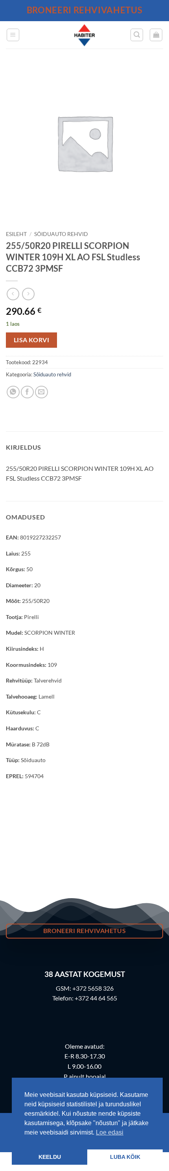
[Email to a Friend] (41, 392)
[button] (13, 35)
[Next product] (13, 294)
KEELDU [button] (50, 1157)
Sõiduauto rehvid (61, 234)
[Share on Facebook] (27, 392)
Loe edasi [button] (109, 1132)
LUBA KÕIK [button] (125, 1157)
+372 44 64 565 (96, 998)
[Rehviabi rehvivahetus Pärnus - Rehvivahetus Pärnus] (84, 35)
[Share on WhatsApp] (13, 392)
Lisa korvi (32, 339)
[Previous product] (28, 294)
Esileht (16, 234)
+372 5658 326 (93, 988)
